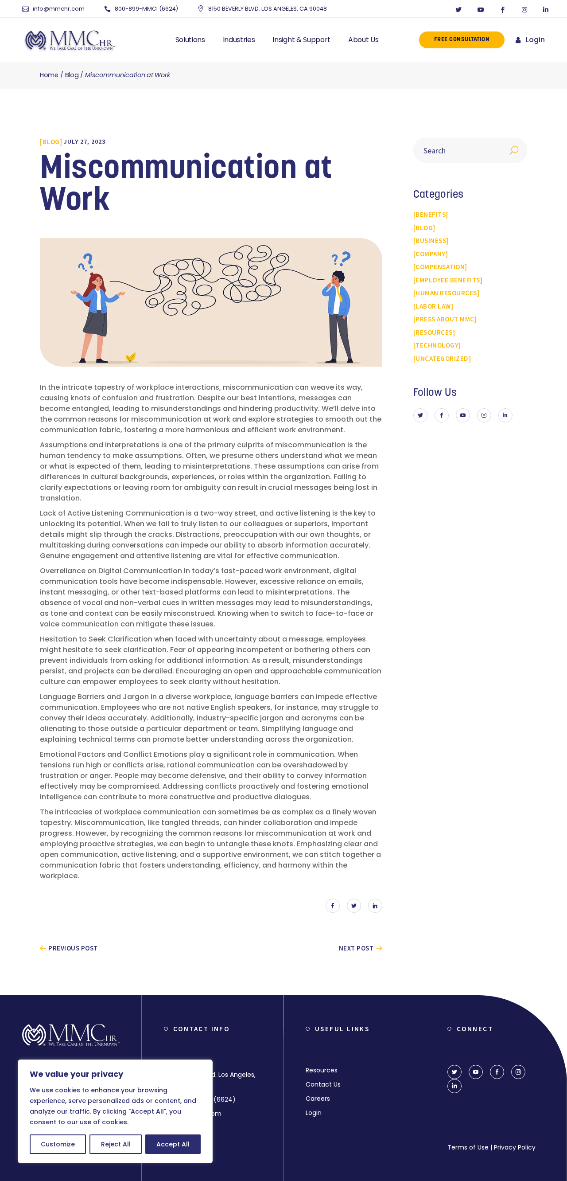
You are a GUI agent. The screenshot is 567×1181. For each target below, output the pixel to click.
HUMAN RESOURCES (446, 293)
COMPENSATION (440, 266)
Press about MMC (445, 319)
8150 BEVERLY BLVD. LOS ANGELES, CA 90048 (267, 8)
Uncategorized (442, 358)
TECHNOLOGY (437, 345)
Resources (322, 1070)
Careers (318, 1098)
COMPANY (431, 254)
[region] (115, 1111)
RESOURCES (434, 332)
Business (431, 240)
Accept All (173, 1144)
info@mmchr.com (59, 8)
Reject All (116, 1144)
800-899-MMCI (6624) (146, 8)
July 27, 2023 (84, 141)
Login (535, 40)
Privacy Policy (515, 1147)
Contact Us (323, 1084)
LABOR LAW (433, 306)
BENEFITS (431, 214)
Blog (72, 74)
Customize (58, 1144)
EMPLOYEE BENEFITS (448, 280)
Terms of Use (468, 1147)
